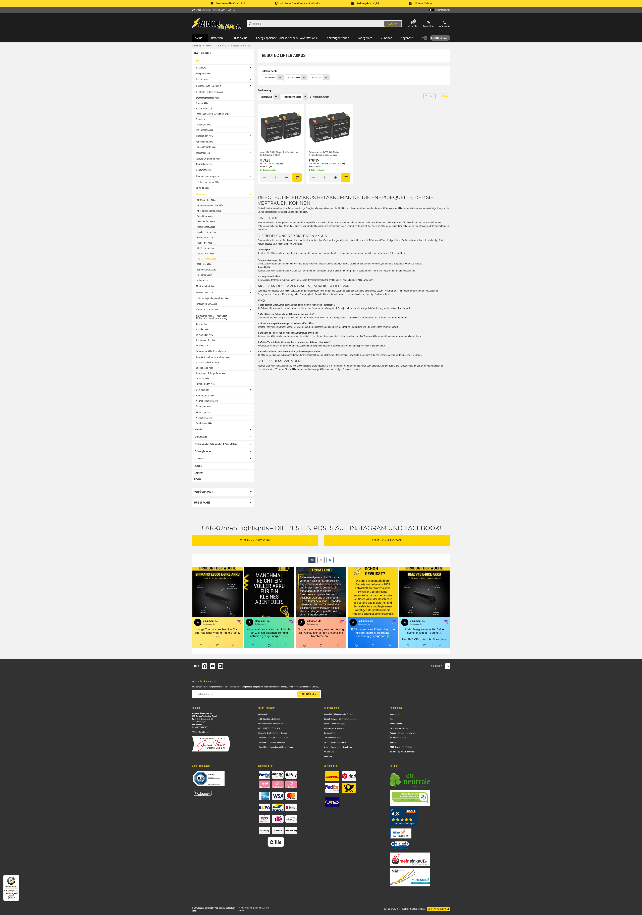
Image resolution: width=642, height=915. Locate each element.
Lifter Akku (221, 46)
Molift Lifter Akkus (205, 248)
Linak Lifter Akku (204, 243)
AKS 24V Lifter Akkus (206, 200)
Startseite (196, 46)
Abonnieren (309, 694)
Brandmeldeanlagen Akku (208, 98)
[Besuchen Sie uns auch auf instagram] (220, 666)
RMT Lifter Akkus (204, 264)
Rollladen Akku (202, 329)
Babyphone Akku (203, 73)
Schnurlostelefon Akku (206, 340)
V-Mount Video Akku (205, 395)
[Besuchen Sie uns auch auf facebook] (204, 666)
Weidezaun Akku (203, 406)
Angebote (198, 472)
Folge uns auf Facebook (387, 540)
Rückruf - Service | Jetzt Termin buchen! (340, 719)
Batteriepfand (329, 733)
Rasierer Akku (202, 324)
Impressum (394, 714)
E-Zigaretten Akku (204, 108)
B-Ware (197, 479)
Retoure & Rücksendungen (334, 724)
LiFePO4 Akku (202, 188)
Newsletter (328, 756)
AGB (391, 719)
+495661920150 (201, 727)
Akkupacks (201, 67)
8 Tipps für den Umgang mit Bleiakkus (273, 733)
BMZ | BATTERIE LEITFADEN (269, 728)
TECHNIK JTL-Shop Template (413, 909)
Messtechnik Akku (204, 292)
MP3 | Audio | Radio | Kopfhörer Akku (212, 298)
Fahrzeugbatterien (203, 451)
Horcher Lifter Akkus (206, 232)
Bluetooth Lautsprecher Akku (209, 92)
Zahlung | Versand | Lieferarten (402, 733)
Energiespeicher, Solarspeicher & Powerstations (216, 444)
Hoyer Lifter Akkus (205, 237)
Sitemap (393, 742)
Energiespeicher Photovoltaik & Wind (213, 114)
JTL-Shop (397, 909)
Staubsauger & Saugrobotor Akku (211, 373)
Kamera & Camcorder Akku (208, 158)
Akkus (208, 46)
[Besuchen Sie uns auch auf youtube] (212, 666)
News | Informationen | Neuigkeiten (338, 747)
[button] (429, 96)
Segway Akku (202, 345)
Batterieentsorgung (398, 738)
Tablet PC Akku (202, 378)
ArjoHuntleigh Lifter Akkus (209, 210)
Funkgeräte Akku (203, 124)
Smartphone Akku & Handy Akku (211, 351)
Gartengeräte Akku (204, 130)
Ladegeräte (200, 458)
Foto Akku (200, 119)
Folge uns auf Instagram (255, 540)
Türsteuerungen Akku (205, 384)
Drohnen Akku (202, 103)
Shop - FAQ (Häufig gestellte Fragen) (338, 714)
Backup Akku (202, 79)
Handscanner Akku (204, 141)
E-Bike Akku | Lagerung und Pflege (271, 742)
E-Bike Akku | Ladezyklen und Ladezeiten (274, 738)
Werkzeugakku (203, 412)
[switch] (11, 897)
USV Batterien (202, 390)
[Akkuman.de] (217, 23)
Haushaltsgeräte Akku (206, 147)
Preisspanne (317, 77)
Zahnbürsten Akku (204, 423)
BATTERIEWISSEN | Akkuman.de (270, 724)
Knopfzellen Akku (204, 164)
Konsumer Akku (203, 170)
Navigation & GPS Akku (206, 303)
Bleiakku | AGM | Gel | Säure (208, 86)
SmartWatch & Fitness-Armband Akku (213, 357)
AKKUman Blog (264, 714)
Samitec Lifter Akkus (206, 269)
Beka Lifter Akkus (205, 216)
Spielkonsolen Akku (204, 368)
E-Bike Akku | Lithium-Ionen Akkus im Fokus (275, 747)
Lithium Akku (202, 280)
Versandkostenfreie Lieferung (332, 163)
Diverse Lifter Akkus (206, 221)
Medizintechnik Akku (205, 286)
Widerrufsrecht (396, 724)
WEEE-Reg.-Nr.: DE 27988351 (401, 747)
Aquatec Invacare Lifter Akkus (211, 205)
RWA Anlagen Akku (204, 334)
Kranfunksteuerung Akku (207, 176)
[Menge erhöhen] (286, 177)
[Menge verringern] (264, 177)
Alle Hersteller (294, 77)
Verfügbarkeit (270, 77)
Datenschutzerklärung (234, 687)
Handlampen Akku (204, 136)
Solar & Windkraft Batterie (207, 362)
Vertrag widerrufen (439, 909)
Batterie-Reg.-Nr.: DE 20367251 (402, 752)
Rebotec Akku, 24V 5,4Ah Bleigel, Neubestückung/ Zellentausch (324, 153)
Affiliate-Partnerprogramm (334, 728)
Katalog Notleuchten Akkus (335, 742)
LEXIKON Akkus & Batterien (269, 719)
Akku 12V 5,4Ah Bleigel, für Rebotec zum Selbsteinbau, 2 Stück (279, 153)
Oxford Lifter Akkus (205, 253)
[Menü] (17, 877)
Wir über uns (329, 752)
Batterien (199, 429)
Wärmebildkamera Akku (207, 401)
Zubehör (198, 466)
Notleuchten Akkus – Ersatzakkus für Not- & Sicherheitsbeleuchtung (211, 317)
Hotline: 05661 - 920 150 (224, 9)
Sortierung (266, 96)
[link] (354, 75)
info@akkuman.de (205, 732)
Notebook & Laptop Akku (207, 309)
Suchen (392, 23)
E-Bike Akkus (201, 436)
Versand (279, 163)
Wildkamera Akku (204, 418)
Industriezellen (203, 153)
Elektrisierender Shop (332, 738)
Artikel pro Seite (292, 96)
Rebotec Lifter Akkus (240, 46)
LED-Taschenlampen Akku (208, 182)
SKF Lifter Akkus (204, 275)
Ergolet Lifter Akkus (206, 227)
